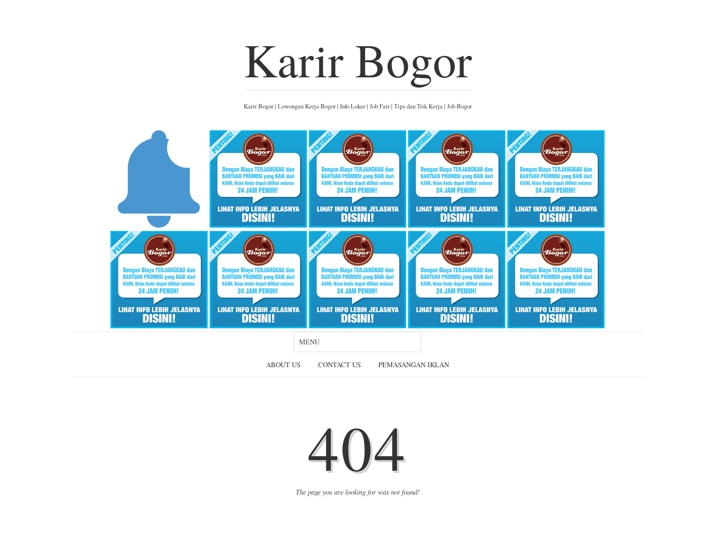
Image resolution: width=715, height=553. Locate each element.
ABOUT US (283, 364)
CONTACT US (339, 364)
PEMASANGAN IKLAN (413, 364)
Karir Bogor (358, 59)
